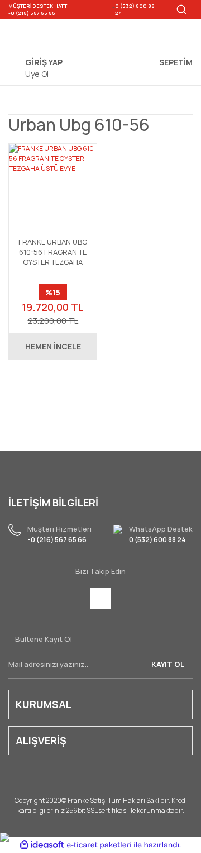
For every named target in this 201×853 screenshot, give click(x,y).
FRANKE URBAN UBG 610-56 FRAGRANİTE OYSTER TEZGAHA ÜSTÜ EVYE (52, 252)
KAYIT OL (167, 664)
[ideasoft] (42, 845)
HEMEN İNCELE (53, 346)
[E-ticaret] (99, 845)
